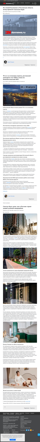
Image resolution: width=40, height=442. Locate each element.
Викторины (27, 413)
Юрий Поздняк (11, 62)
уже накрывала (27, 47)
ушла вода (5, 45)
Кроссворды (22, 413)
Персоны (17, 413)
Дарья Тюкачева (11, 196)
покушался (18, 134)
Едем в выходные (6, 413)
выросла (8, 186)
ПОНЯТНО (12, 439)
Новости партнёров (10, 413)
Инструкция (12, 413)
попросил (24, 188)
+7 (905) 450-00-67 (6, 432)
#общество (5, 191)
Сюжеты (18, 2)
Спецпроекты (27, 2)
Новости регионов (18, 413)
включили (30, 127)
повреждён (8, 182)
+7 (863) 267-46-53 (15, 432)
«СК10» (15, 238)
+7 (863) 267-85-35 (15, 431)
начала (12, 142)
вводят (13, 158)
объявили (9, 111)
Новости (14, 2)
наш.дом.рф (28, 401)
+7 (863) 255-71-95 (6, 431)
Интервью (22, 2)
